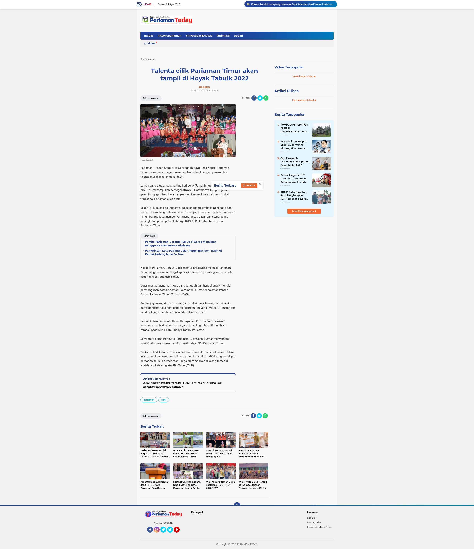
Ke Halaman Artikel (303, 100)
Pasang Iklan (314, 522)
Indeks (148, 35)
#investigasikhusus (199, 35)
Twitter (165, 534)
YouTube (179, 534)
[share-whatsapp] (265, 98)
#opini (238, 35)
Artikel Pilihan (286, 91)
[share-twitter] (260, 98)
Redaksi (311, 517)
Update (250, 185)
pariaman (148, 399)
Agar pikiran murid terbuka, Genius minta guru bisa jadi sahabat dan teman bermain (182, 385)
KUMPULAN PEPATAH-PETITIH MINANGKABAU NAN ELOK (294, 128)
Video (151, 43)
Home (147, 4)
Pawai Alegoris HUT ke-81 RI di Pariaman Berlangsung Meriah (293, 178)
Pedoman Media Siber (319, 527)
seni (163, 399)
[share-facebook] (254, 98)
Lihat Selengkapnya (303, 211)
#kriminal (223, 35)
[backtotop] (237, 505)
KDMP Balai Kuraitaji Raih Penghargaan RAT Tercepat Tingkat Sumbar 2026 (294, 195)
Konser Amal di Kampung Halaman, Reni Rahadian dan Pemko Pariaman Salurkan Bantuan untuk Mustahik (292, 4)
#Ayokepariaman (169, 35)
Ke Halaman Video (303, 76)
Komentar (153, 98)
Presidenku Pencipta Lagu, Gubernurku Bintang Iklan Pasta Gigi (293, 145)
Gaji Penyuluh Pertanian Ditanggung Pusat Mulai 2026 (294, 161)
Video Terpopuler (289, 67)
